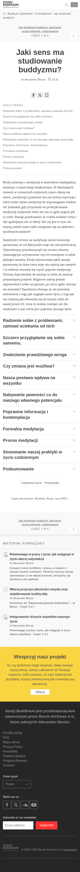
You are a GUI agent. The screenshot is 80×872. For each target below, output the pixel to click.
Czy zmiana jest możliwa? (19, 128)
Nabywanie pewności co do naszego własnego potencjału (38, 139)
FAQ (6, 737)
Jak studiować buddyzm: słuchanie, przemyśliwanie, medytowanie (40, 29)
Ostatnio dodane (14, 756)
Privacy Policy (13, 746)
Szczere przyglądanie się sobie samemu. (28, 116)
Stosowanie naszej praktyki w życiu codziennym (32, 162)
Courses (9, 765)
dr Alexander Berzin (33, 79)
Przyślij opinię (12, 732)
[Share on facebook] (33, 95)
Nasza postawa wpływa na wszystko (25, 133)
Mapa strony (11, 742)
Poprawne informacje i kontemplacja (25, 145)
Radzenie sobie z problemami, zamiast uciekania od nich (38, 110)
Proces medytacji (13, 156)
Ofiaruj (40, 692)
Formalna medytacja (15, 150)
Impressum (70, 849)
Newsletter (10, 751)
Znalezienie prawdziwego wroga (23, 122)
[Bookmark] (47, 95)
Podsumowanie (12, 168)
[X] (40, 95)
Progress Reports (15, 760)
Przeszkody (52, 482)
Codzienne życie (31, 482)
